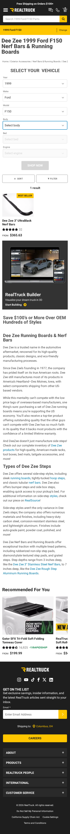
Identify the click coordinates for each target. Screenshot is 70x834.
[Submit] (62, 714)
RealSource (32, 500)
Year (5, 77)
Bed (5, 133)
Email (6, 707)
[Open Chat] (51, 10)
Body (5, 119)
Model (6, 105)
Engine (6, 147)
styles (53, 496)
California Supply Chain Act (26, 817)
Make (5, 91)
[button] (35, 752)
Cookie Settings (50, 817)
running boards (20, 478)
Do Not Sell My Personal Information (35, 811)
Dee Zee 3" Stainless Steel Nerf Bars (36, 564)
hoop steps (57, 478)
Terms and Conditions (35, 823)
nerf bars (35, 482)
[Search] (63, 19)
